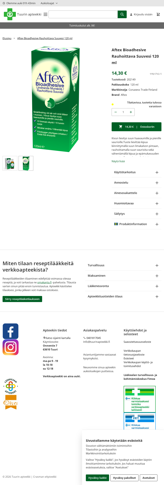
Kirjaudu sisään (143, 14)
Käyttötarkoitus (125, 172)
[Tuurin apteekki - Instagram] (21, 347)
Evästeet (129, 358)
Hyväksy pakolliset (124, 478)
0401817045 (93, 338)
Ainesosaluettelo (125, 193)
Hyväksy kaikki (97, 478)
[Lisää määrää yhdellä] (131, 112)
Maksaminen (96, 275)
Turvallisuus (96, 265)
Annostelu (121, 182)
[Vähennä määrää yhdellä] (115, 112)
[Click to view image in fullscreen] (55, 99)
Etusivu (7, 38)
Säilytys (119, 214)
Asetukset (149, 478)
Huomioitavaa (124, 203)
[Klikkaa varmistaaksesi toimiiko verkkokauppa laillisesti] (142, 412)
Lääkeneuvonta (98, 286)
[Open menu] (45, 14)
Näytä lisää (118, 161)
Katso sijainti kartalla (57, 338)
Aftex (124, 95)
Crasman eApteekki (44, 476)
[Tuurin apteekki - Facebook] (21, 331)
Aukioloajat (47, 3)
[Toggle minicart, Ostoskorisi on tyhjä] (158, 14)
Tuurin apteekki (29, 14)
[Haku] (122, 14)
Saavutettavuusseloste (137, 342)
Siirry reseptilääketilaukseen (22, 299)
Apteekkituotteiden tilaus (105, 296)
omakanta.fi (44, 282)
